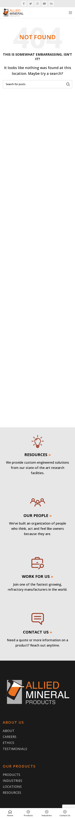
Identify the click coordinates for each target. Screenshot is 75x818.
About (8, 731)
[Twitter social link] (30, 3)
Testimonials (15, 749)
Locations (12, 786)
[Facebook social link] (23, 3)
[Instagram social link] (37, 3)
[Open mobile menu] (70, 12)
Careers (9, 737)
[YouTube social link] (44, 3)
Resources (12, 792)
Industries (12, 780)
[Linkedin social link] (51, 3)
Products (11, 774)
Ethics (8, 742)
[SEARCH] (68, 84)
